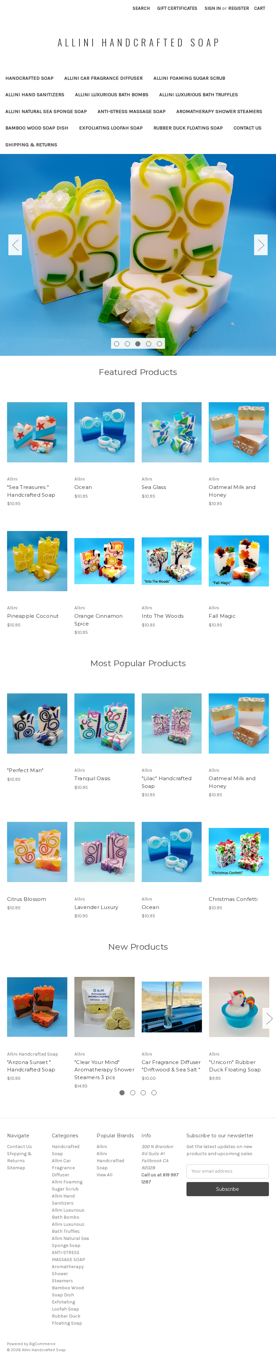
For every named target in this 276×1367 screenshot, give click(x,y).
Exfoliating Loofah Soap (111, 128)
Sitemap (16, 1168)
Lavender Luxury (96, 907)
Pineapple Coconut (33, 616)
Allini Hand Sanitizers (34, 94)
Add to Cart (37, 438)
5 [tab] (159, 343)
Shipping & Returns (31, 145)
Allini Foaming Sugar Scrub (189, 78)
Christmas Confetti (233, 899)
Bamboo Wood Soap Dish (36, 128)
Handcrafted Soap (29, 78)
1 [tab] (116, 343)
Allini (102, 1146)
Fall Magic (222, 616)
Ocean (83, 487)
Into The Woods (163, 616)
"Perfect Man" (25, 770)
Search (141, 8)
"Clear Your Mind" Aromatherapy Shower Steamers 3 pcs (104, 1069)
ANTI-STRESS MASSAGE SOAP (132, 111)
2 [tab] (127, 343)
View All (104, 1175)
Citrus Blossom (26, 899)
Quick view (37, 426)
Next (261, 245)
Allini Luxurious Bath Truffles (198, 94)
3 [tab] (137, 343)
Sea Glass (154, 487)
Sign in (213, 8)
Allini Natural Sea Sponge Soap (46, 111)
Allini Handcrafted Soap (110, 1161)
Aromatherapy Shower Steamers (219, 111)
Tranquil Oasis (92, 778)
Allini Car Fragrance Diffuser (103, 78)
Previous (15, 245)
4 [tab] (148, 343)
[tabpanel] (138, 255)
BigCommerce (42, 1343)
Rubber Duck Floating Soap (188, 128)
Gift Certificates (177, 8)
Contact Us (248, 128)
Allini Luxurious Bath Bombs (111, 94)
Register (238, 8)
